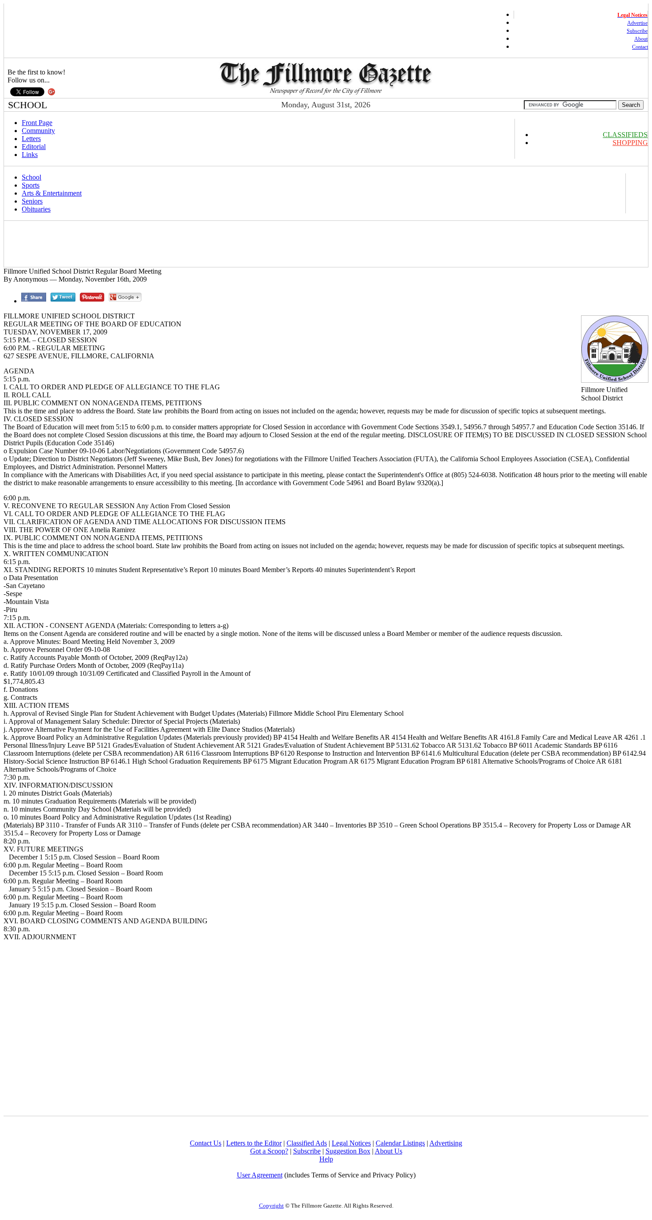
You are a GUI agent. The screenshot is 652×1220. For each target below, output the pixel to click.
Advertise (637, 23)
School (31, 177)
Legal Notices (351, 1143)
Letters (31, 138)
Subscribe (637, 31)
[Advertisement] (166, 244)
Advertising (445, 1143)
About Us (388, 1151)
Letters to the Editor (254, 1143)
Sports (30, 185)
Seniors (32, 201)
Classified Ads (307, 1143)
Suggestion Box (348, 1151)
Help (326, 1159)
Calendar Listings (400, 1143)
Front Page (37, 122)
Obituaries (36, 209)
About (641, 39)
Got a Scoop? (269, 1151)
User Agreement (260, 1175)
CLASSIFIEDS (625, 134)
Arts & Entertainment (52, 193)
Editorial (34, 146)
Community (38, 130)
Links (30, 154)
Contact (640, 47)
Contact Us (205, 1143)
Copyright (271, 1205)
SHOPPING (630, 142)
